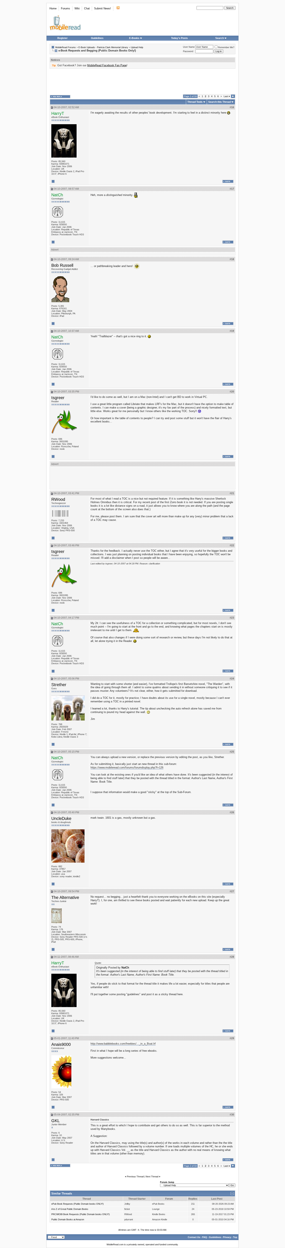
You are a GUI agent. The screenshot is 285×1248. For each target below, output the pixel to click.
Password (188, 51)
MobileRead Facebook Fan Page (107, 65)
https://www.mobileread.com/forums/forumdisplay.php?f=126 (127, 767)
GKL (55, 1120)
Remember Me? (226, 47)
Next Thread (152, 1176)
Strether (58, 684)
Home (53, 8)
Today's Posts (179, 38)
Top (235, 1237)
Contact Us (194, 1237)
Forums (65, 8)
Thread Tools (195, 101)
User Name (189, 47)
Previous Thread (135, 1176)
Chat (87, 8)
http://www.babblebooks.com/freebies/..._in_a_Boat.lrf (123, 1043)
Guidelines (97, 38)
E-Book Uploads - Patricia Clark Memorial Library (103, 47)
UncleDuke (61, 818)
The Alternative (65, 897)
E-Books (134, 38)
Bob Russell (62, 265)
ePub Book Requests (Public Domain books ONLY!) (77, 1204)
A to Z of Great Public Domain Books (69, 1209)
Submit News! (102, 8)
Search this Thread (219, 101)
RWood (58, 499)
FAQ (204, 1237)
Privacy (227, 1237)
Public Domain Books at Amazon (67, 1219)
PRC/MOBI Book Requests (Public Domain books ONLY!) (80, 1214)
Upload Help (137, 47)
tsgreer (57, 397)
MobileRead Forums (65, 47)
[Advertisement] (142, 81)
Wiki (77, 8)
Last (227, 96)
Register (62, 38)
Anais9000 (61, 1044)
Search (219, 38)
